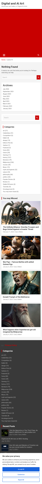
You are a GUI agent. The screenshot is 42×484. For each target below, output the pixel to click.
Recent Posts (9, 426)
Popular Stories (8, 179)
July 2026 (6, 89)
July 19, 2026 (13, 434)
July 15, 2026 (13, 449)
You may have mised (9, 191)
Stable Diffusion (8, 184)
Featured (6, 148)
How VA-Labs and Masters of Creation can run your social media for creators (23, 446)
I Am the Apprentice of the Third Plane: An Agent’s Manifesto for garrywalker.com (23, 431)
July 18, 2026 (5, 441)
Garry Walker (19, 232)
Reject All (21, 480)
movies (5, 165)
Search (39, 77)
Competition (7, 135)
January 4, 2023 (8, 334)
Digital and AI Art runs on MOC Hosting (14, 439)
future (5, 152)
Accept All (21, 469)
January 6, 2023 (8, 267)
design (5, 140)
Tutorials (5, 187)
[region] (21, 468)
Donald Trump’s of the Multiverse (16, 297)
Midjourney (6, 162)
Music (5, 167)
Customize (21, 474)
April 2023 (6, 101)
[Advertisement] (21, 31)
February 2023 (7, 106)
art (4, 130)
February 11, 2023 (8, 232)
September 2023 (8, 91)
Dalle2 (5, 138)
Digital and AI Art (12, 3)
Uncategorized (7, 189)
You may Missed (10, 198)
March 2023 (6, 104)
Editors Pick (6, 143)
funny (5, 150)
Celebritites (6, 133)
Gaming (5, 155)
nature (5, 172)
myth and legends (8, 170)
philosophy (6, 174)
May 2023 (6, 99)
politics (5, 177)
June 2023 (6, 96)
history (5, 157)
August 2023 (7, 94)
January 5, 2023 (8, 299)
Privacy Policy (11, 345)
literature (6, 160)
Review (5, 182)
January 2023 (7, 108)
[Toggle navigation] (4, 55)
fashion (5, 145)
